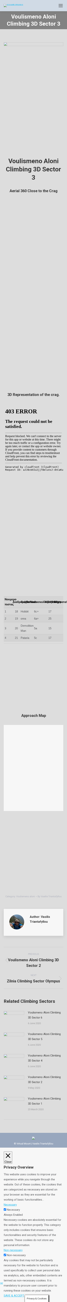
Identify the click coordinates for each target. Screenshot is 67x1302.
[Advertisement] (33, 118)
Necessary (13, 1209)
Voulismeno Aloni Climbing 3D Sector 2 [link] (44, 1079)
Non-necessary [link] (13, 1250)
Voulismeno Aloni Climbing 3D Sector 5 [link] (44, 1036)
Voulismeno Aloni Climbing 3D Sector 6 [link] (44, 1015)
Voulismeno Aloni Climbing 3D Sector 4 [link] (44, 1058)
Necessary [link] (10, 1204)
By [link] (50, 896)
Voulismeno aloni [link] (25, 896)
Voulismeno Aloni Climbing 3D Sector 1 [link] (44, 1101)
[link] (60, 5)
